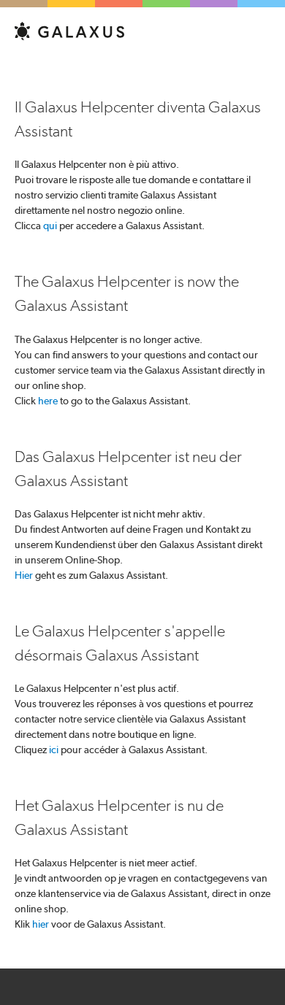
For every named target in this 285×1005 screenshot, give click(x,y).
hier (40, 924)
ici (53, 749)
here (48, 401)
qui (50, 225)
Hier (24, 575)
